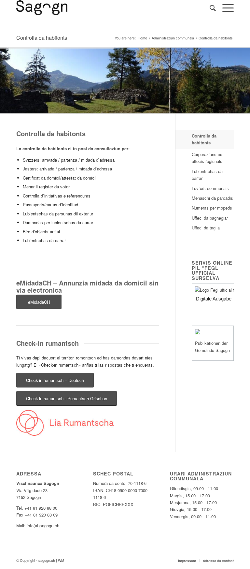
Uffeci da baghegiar (210, 218)
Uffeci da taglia (206, 228)
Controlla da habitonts (41, 37)
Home (142, 38)
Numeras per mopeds (212, 208)
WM (61, 560)
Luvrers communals (210, 188)
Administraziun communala (173, 38)
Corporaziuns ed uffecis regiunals (207, 157)
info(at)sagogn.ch (43, 525)
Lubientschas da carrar (207, 174)
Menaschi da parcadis (212, 198)
